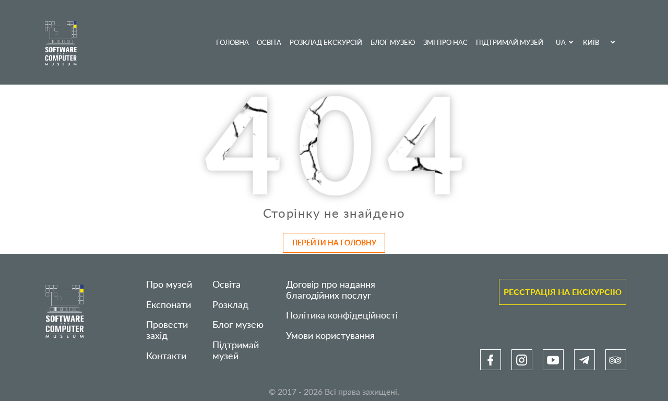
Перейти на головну (334, 242)
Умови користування (330, 335)
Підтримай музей (509, 42)
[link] (490, 359)
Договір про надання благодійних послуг (330, 290)
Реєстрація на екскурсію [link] (563, 292)
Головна (232, 42)
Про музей (169, 284)
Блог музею (393, 42)
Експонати (168, 304)
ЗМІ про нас (445, 42)
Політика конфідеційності (342, 315)
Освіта (269, 42)
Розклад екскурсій (326, 42)
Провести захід (167, 330)
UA (561, 42)
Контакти (166, 355)
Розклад (230, 304)
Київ (591, 42)
